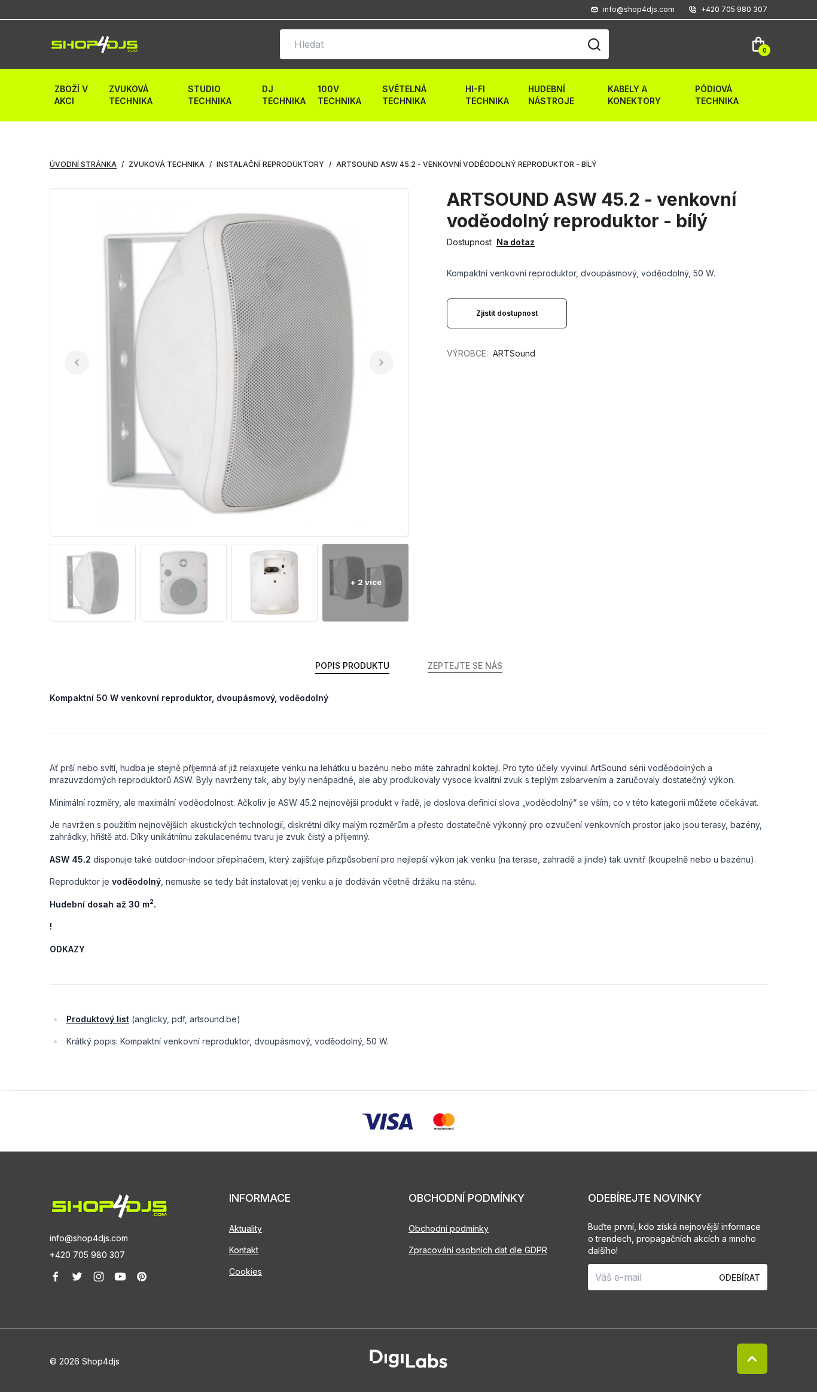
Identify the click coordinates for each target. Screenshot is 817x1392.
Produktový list (97, 1019)
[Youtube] (120, 1277)
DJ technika (284, 95)
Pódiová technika (717, 95)
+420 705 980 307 (87, 1255)
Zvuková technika (131, 95)
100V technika (339, 95)
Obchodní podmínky (448, 1228)
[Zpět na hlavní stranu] (139, 1206)
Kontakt (243, 1250)
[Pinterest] (142, 1277)
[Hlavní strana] (94, 44)
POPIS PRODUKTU (352, 665)
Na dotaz (515, 242)
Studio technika (209, 95)
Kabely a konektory (634, 95)
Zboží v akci (71, 95)
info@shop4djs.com (89, 1238)
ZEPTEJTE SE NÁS (465, 665)
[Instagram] (99, 1277)
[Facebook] (56, 1277)
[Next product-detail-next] (381, 363)
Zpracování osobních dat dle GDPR (477, 1250)
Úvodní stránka (83, 164)
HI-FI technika (487, 95)
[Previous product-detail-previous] (77, 363)
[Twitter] (77, 1277)
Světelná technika (404, 95)
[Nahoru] (752, 1359)
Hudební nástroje (551, 95)
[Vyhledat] (594, 44)
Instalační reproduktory (270, 164)
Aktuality (245, 1228)
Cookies (245, 1271)
